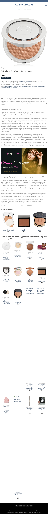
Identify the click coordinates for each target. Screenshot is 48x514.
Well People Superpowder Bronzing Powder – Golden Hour (30, 255)
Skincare (33, 508)
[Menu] (1, 4)
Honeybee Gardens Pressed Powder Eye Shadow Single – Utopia (41, 410)
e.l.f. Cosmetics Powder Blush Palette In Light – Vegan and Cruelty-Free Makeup (30, 387)
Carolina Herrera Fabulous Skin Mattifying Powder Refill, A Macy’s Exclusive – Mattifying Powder (6, 256)
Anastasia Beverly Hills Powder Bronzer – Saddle (41, 280)
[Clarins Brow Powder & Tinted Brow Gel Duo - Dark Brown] (30, 401)
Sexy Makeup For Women (12, 87)
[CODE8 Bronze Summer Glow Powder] (18, 293)
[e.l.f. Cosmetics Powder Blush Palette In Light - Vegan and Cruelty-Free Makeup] (30, 335)
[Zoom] (2, 68)
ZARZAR (35, 512)
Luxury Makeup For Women (40, 86)
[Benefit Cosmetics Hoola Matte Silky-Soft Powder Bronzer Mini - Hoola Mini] (41, 246)
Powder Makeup (26, 9)
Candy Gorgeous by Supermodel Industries (24, 512)
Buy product (6, 77)
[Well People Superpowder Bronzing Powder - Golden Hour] (30, 246)
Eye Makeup (10, 508)
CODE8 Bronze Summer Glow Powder (40, 230)
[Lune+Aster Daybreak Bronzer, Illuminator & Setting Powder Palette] (18, 443)
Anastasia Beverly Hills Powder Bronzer (24, 230)
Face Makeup (19, 86)
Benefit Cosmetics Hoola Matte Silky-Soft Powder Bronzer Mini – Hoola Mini (41, 256)
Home (18, 9)
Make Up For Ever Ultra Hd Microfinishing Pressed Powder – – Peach (41, 387)
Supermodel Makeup (39, 508)
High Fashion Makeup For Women (28, 86)
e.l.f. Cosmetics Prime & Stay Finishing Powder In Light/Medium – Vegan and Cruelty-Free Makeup (18, 254)
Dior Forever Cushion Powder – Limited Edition (18, 280)
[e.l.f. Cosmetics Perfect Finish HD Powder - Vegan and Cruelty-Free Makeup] (6, 270)
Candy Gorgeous (24, 5)
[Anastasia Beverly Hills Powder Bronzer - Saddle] (41, 271)
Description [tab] (3, 95)
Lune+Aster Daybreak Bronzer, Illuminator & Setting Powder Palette (18, 495)
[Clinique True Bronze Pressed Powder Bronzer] (30, 271)
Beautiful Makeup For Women (10, 86)
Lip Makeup (22, 508)
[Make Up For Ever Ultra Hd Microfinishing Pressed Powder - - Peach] (41, 335)
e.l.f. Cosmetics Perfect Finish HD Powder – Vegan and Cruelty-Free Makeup (6, 279)
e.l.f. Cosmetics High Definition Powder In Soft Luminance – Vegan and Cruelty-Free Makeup (6, 301)
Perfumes (28, 508)
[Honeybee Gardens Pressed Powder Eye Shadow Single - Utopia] (41, 401)
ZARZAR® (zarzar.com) (25, 81)
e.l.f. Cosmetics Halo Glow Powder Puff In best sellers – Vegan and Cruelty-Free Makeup (6, 409)
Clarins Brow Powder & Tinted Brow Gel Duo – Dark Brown (30, 410)
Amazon (5, 508)
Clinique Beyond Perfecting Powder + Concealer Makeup (8, 230)
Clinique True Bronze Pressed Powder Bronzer (30, 280)
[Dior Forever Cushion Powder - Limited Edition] (18, 271)
